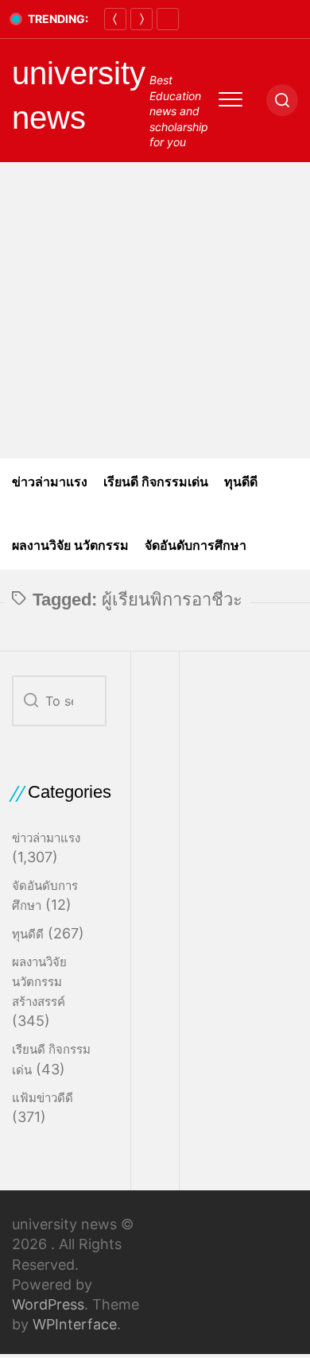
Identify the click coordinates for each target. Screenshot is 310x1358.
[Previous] (115, 19)
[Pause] (168, 19)
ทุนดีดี (241, 482)
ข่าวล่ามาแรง (49, 482)
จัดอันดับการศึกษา (195, 545)
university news (78, 95)
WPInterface (75, 1324)
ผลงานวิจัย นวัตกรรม (70, 545)
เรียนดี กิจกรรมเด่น (155, 482)
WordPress (48, 1304)
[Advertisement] (155, 310)
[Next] (141, 19)
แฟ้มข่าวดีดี (42, 1097)
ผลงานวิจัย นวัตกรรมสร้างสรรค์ (39, 981)
